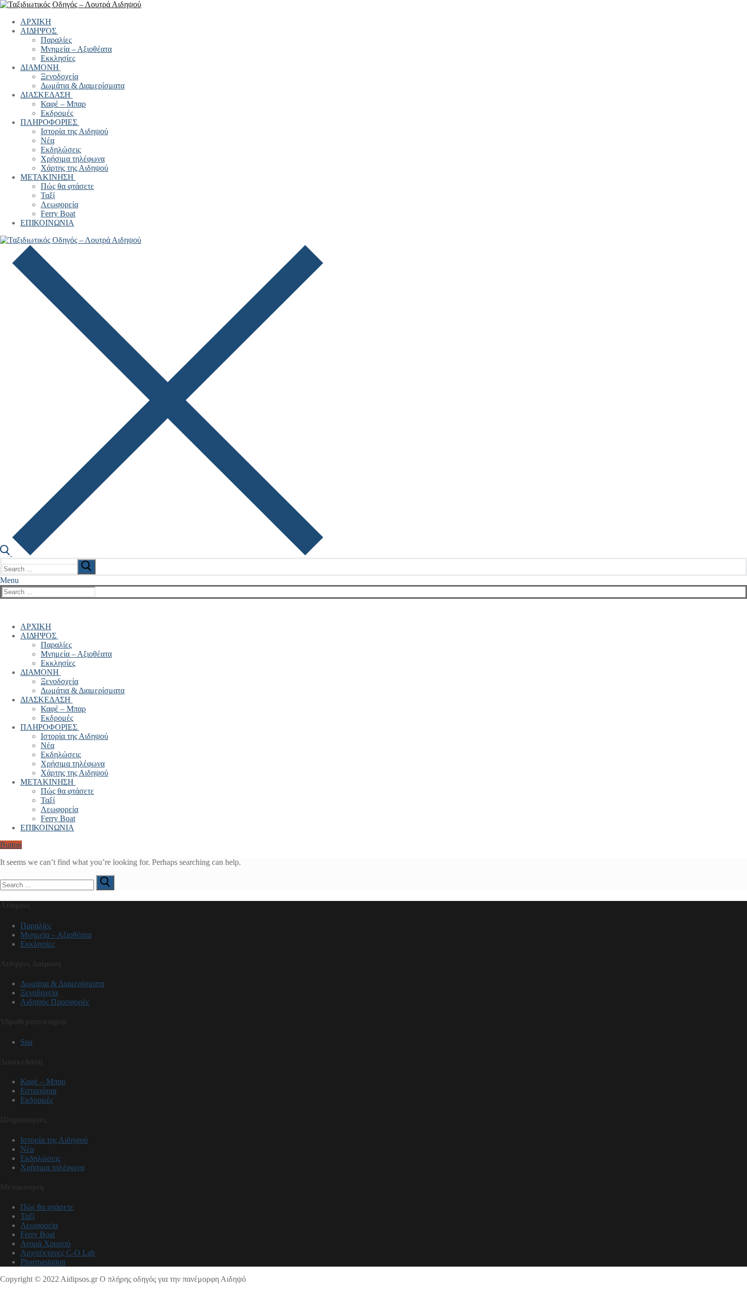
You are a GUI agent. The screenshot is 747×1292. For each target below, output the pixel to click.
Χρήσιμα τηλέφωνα (52, 1167)
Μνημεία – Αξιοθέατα (55, 934)
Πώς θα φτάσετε (47, 1207)
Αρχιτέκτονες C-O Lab (57, 1252)
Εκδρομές (36, 1099)
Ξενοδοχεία (39, 992)
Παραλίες (35, 925)
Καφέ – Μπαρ (43, 1081)
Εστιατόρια (38, 1090)
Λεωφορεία (39, 1225)
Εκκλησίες (37, 944)
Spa (26, 1042)
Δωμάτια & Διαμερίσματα (62, 983)
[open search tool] (161, 552)
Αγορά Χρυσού (45, 1243)
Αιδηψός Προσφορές (54, 1001)
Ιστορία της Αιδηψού (54, 1140)
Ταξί (27, 1216)
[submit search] (86, 566)
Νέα (27, 1149)
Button (11, 845)
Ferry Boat (37, 1234)
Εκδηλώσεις (40, 1158)
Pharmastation (43, 1261)
